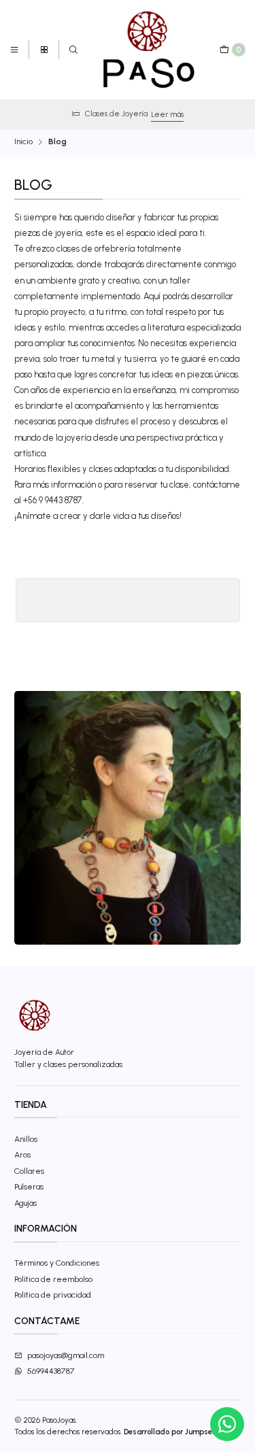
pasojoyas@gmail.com (65, 1355)
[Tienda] (44, 49)
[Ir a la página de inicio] (149, 49)
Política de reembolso (53, 1279)
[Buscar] (73, 49)
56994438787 (51, 1371)
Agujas (25, 1203)
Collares (29, 1171)
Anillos (25, 1139)
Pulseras (29, 1186)
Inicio (23, 142)
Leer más (132, 114)
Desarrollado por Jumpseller (173, 1431)
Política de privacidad (52, 1294)
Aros (22, 1154)
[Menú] (14, 49)
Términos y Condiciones (56, 1262)
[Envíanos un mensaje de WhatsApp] (227, 1424)
